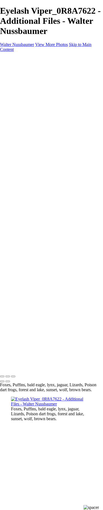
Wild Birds (20, 111)
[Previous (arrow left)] (2, 381)
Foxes (27, 101)
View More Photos (51, 44)
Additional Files (36, 87)
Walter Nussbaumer (17, 44)
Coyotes (29, 106)
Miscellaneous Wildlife (42, 92)
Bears (27, 96)
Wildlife (18, 77)
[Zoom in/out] (13, 376)
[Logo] (43, 62)
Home (16, 72)
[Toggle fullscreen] (7, 376)
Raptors (28, 121)
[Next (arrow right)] (7, 381)
